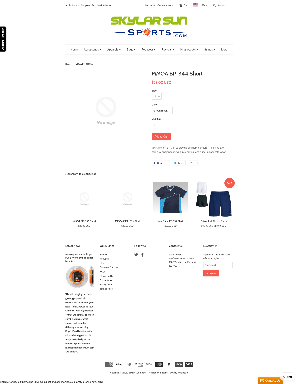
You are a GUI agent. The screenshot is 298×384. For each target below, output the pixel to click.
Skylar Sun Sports (137, 372)
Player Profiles (107, 275)
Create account (165, 5)
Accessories (92, 49)
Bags (130, 49)
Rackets (167, 49)
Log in (148, 5)
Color (155, 104)
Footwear (148, 49)
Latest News (72, 245)
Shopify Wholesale (179, 372)
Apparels (113, 49)
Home (74, 49)
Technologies (106, 288)
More (224, 49)
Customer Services (109, 267)
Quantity (156, 118)
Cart (186, 5)
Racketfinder (106, 280)
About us (104, 258)
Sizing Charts (106, 284)
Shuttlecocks (188, 49)
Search (103, 254)
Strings (208, 49)
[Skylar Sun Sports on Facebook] (142, 255)
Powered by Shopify (157, 372)
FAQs (102, 271)
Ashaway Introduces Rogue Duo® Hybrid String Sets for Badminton (79, 258)
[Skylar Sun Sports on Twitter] (136, 255)
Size (154, 90)
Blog (102, 263)
